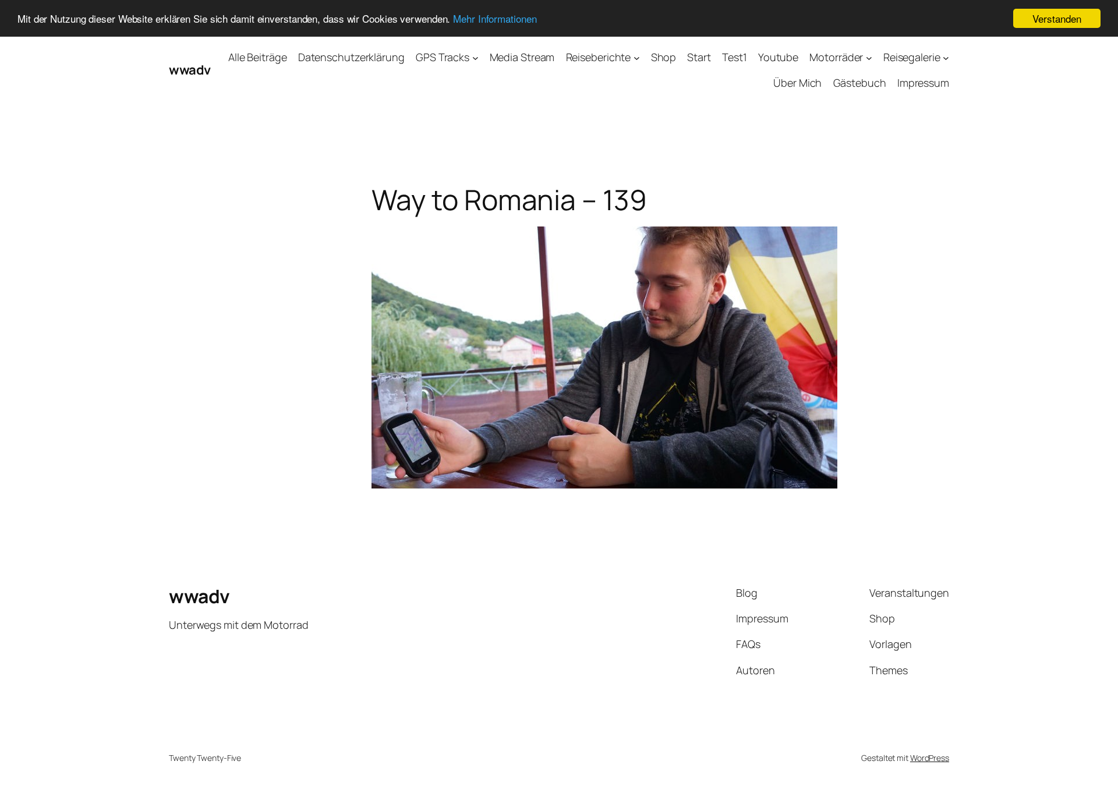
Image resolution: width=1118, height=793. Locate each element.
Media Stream (522, 57)
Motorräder (836, 57)
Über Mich (797, 83)
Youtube (778, 57)
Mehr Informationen (494, 19)
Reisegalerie (911, 57)
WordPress (929, 757)
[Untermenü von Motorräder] (869, 57)
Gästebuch (859, 83)
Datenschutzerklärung (351, 57)
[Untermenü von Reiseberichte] (637, 57)
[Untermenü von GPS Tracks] (475, 57)
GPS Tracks (442, 57)
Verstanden (1056, 18)
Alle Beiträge (257, 57)
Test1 (734, 57)
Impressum (923, 83)
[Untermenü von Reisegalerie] (946, 57)
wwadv (190, 70)
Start (699, 57)
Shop (664, 57)
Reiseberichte (598, 57)
